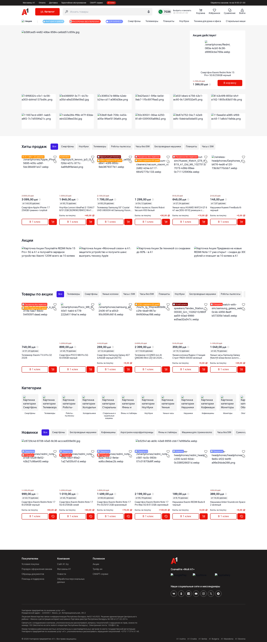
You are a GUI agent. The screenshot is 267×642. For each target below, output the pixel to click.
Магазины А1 (29, 3)
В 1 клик (35, 221)
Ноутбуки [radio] (84, 146)
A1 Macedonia (227, 639)
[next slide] (24, 192)
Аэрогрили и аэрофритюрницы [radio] (137, 432)
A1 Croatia (192, 639)
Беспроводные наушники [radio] (168, 146)
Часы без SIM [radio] (143, 146)
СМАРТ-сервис (96, 3)
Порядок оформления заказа (37, 569)
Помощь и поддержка (33, 579)
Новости (61, 574)
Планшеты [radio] (191, 146)
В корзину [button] (230, 82)
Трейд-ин (97, 569)
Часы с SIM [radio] (208, 146)
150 (30, 625)
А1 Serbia (203, 639)
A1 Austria (181, 639)
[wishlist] (55, 157)
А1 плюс (111, 3)
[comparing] (55, 161)
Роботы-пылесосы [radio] (121, 146)
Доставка (53, 3)
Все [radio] (54, 146)
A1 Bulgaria (214, 639)
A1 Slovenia (240, 639)
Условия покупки (30, 564)
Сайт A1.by (63, 564)
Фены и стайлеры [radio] (167, 432)
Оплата (42, 3)
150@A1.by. (113, 625)
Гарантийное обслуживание (73, 3)
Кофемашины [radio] (108, 432)
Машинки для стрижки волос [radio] (197, 432)
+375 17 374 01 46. (130, 631)
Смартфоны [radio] (67, 146)
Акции (96, 564)
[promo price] (209, 84)
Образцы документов (33, 574)
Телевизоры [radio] (99, 146)
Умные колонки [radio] (110, 294)
